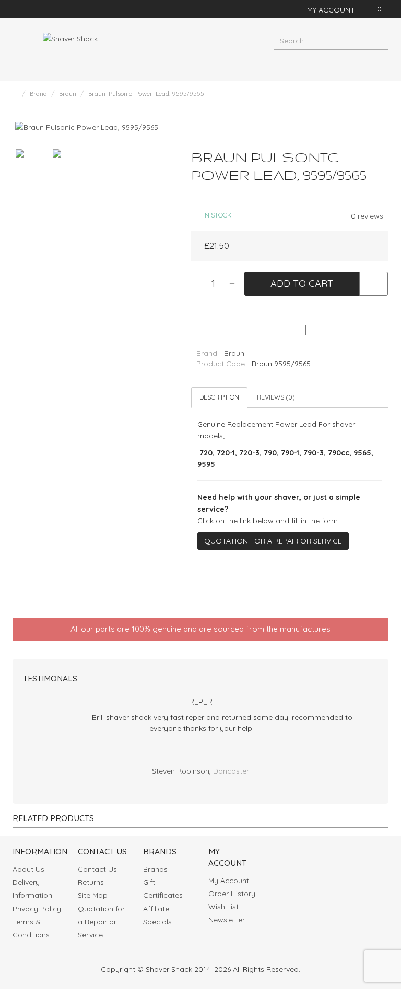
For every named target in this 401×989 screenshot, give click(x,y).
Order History (231, 893)
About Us (28, 869)
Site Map (93, 895)
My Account (228, 880)
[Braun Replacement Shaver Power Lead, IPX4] (362, 112)
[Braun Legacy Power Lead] (380, 112)
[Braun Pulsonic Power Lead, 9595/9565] (86, 126)
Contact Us (97, 869)
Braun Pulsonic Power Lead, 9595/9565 (146, 93)
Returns (91, 882)
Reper (201, 702)
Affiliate (156, 908)
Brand (38, 93)
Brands (155, 869)
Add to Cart (301, 284)
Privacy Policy (37, 908)
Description (219, 397)
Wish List (223, 906)
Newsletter (226, 919)
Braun (67, 93)
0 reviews (367, 216)
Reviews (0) (276, 397)
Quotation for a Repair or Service (273, 541)
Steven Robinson (180, 771)
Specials (157, 921)
